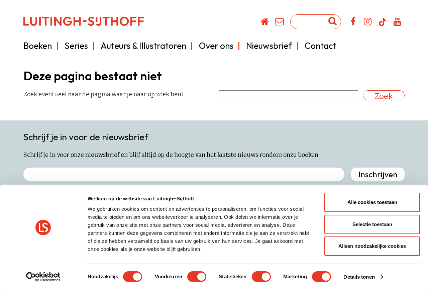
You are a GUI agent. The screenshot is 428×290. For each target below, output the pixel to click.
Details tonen (358, 277)
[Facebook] (353, 22)
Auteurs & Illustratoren (143, 45)
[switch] (196, 276)
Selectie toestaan (372, 224)
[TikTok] (382, 25)
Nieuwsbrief (269, 45)
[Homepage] (265, 22)
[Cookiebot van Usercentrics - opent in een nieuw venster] (43, 277)
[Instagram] (368, 22)
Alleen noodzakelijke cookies (372, 246)
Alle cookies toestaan (372, 202)
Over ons (216, 45)
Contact (320, 45)
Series (76, 45)
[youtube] (397, 22)
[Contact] (280, 22)
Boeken (37, 45)
